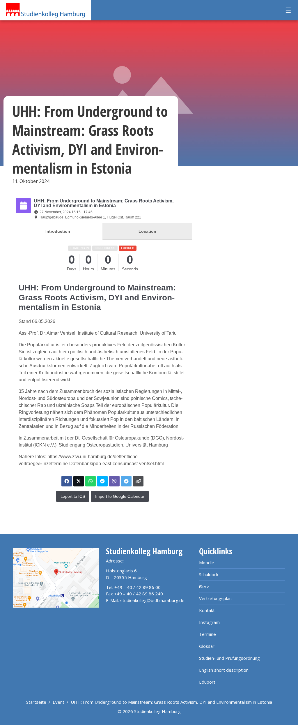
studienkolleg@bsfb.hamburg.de (152, 600)
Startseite (36, 702)
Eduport (207, 682)
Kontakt (207, 610)
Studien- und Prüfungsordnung (229, 658)
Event (58, 702)
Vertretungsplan (215, 598)
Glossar (206, 646)
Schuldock (208, 574)
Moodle (206, 562)
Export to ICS (73, 496)
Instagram (209, 622)
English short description (224, 670)
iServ (204, 586)
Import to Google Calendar (119, 496)
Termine (207, 634)
